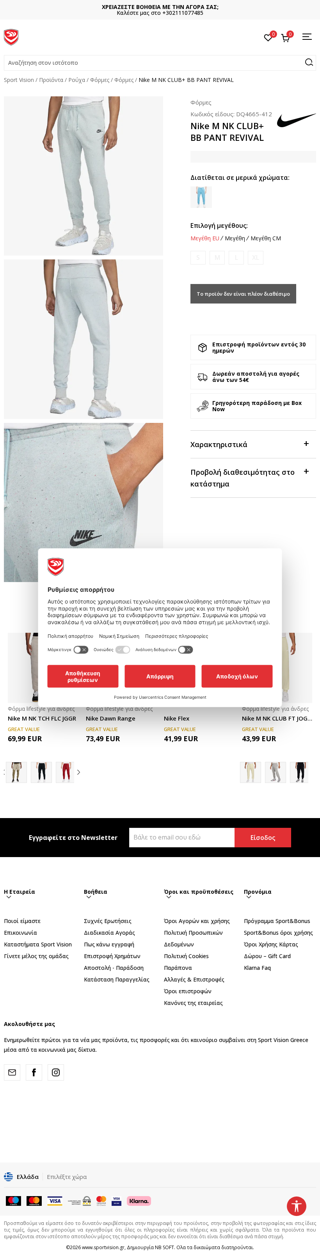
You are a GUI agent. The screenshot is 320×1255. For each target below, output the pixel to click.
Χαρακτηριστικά (218, 444)
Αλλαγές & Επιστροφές (194, 979)
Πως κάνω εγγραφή (109, 944)
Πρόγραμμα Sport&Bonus (277, 921)
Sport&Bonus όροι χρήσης (278, 932)
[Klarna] (139, 1200)
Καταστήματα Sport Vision (38, 944)
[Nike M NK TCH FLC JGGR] (66, 772)
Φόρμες (99, 79)
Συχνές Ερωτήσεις (108, 921)
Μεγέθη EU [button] (204, 238)
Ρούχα (76, 79)
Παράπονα (178, 967)
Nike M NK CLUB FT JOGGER (277, 718)
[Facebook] (34, 1072)
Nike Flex (176, 718)
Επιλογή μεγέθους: (219, 225)
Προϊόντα (51, 79)
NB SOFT (164, 1247)
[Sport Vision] (11, 36)
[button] (160, 63)
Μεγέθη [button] (235, 238)
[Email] (12, 1072)
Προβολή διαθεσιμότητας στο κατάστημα (242, 477)
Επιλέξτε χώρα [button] (67, 1176)
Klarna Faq (257, 967)
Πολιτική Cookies (186, 956)
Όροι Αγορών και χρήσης (197, 921)
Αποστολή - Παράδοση (114, 967)
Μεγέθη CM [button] (266, 238)
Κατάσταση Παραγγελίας (116, 979)
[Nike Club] (275, 772)
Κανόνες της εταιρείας (193, 1002)
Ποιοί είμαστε (22, 921)
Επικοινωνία (20, 932)
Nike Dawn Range (110, 718)
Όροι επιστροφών (188, 991)
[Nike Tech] (16, 772)
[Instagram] (56, 1072)
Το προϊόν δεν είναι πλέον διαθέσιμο (243, 293)
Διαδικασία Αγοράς (109, 932)
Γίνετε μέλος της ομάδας (36, 956)
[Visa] (116, 1200)
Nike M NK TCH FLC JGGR (42, 718)
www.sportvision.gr (103, 1247)
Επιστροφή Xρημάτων (112, 956)
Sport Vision (19, 79)
